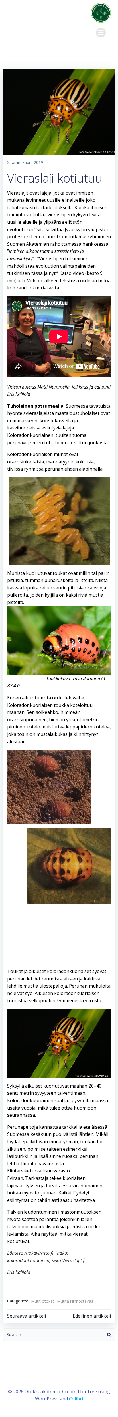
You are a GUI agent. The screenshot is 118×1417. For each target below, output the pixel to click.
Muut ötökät (42, 1301)
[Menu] (101, 32)
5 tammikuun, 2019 (25, 162)
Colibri (76, 1399)
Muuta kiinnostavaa (75, 1301)
